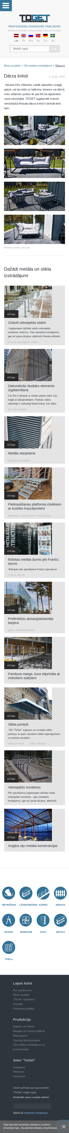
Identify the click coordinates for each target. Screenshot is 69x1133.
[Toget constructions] (34, 18)
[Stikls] (8, 947)
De (45, 40)
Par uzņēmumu (22, 990)
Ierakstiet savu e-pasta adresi (31, 1097)
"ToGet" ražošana (23, 999)
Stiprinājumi (20, 1035)
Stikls (8, 959)
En (23, 40)
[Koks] (43, 920)
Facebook (19, 1076)
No (38, 40)
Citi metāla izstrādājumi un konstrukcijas (29, 1047)
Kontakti (18, 1004)
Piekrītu (64, 1126)
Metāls (60, 932)
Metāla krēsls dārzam (17, 247)
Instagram (19, 1067)
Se (52, 40)
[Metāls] (60, 920)
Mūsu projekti (21, 994)
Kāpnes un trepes (23, 1026)
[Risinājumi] (25, 920)
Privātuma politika (23, 1008)
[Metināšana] (8, 893)
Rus (31, 40)
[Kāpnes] (43, 893)
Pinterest (18, 1071)
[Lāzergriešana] (25, 893)
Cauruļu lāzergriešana (26, 1040)
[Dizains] (8, 920)
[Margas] (60, 893)
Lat (16, 40)
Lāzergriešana (28, 905)
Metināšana (9, 905)
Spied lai (30, 1112)
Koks (43, 932)
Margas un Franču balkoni (29, 1031)
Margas (60, 905)
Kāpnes (43, 905)
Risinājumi (26, 932)
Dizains (8, 932)
